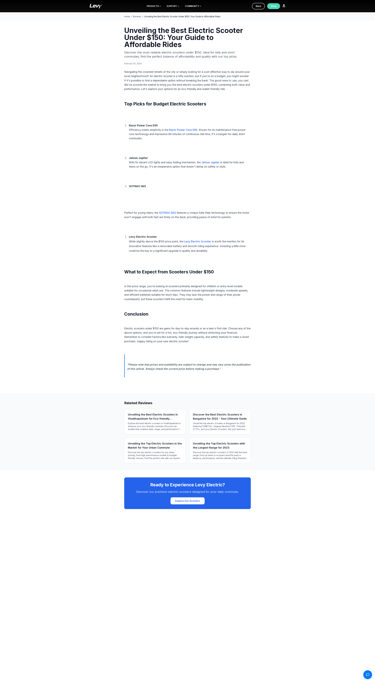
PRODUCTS (153, 6)
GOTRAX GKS (167, 212)
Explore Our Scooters (187, 500)
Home (127, 16)
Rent (258, 6)
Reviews (137, 16)
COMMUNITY (192, 6)
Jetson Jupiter (210, 162)
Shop (274, 6)
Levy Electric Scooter (197, 241)
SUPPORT (172, 6)
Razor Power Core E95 (183, 129)
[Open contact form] (367, 674)
